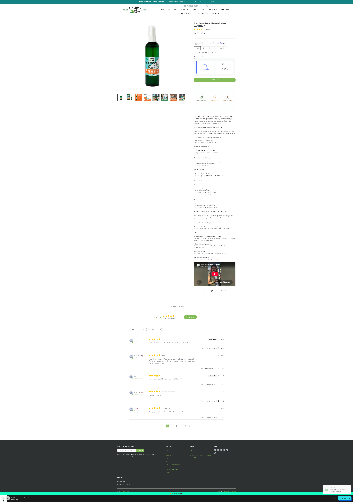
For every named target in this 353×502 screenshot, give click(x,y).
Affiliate (215, 13)
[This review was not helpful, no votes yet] (221, 348)
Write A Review (190, 317)
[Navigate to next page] (189, 426)
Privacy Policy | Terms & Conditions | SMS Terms (201, 456)
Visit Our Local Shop (201, 13)
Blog (204, 9)
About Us (195, 9)
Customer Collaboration (219, 9)
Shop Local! (184, 9)
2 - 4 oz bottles (219, 48)
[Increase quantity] (336, 499)
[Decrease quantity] (333, 499)
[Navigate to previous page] (163, 426)
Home (163, 9)
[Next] (186, 97)
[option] (176, 2)
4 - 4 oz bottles (216, 52)
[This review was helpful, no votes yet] (218, 348)
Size (195, 44)
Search (192, 450)
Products (172, 9)
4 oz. (197, 48)
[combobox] (137, 329)
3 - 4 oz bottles (201, 52)
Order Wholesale (184, 13)
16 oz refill (206, 48)
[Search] (229, 6)
